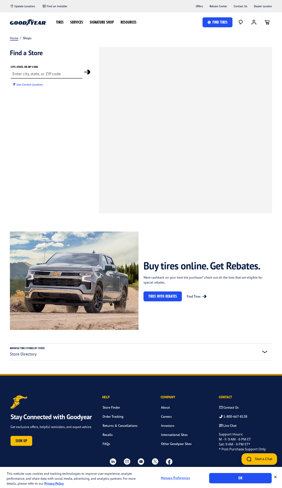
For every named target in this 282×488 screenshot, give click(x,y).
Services (76, 22)
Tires (60, 22)
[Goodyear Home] (28, 22)
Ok (240, 478)
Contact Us (240, 6)
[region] (141, 477)
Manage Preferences (175, 478)
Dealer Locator (263, 6)
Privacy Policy (54, 483)
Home (14, 38)
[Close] (275, 477)
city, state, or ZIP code (24, 66)
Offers (199, 6)
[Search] (241, 22)
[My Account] (254, 22)
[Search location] (87, 72)
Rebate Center (218, 6)
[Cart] (267, 22)
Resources (128, 22)
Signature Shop (102, 22)
